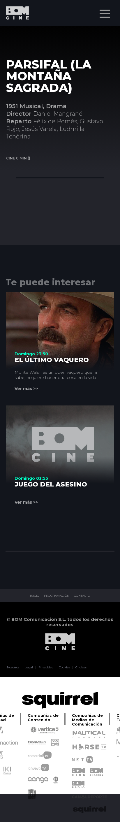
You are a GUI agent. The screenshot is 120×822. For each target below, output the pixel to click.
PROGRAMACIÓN (56, 596)
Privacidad (45, 667)
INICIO (34, 596)
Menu (104, 13)
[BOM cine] (14, 29)
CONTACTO (82, 596)
